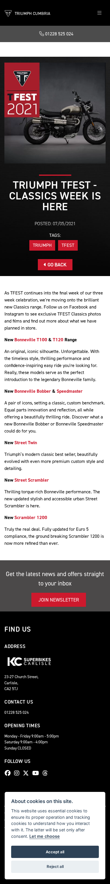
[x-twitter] (27, 773)
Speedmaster (70, 391)
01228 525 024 (58, 34)
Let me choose (44, 836)
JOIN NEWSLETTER (58, 600)
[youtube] (37, 773)
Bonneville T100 (30, 340)
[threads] (46, 773)
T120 (58, 340)
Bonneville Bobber (32, 391)
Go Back (56, 264)
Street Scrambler (31, 480)
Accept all (55, 851)
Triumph (42, 245)
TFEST (68, 245)
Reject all (55, 866)
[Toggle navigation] (99, 13)
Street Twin (25, 443)
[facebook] (9, 773)
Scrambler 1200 (30, 517)
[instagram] (18, 773)
